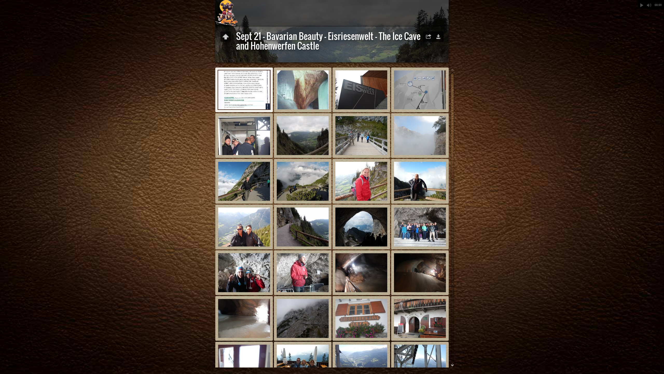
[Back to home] (226, 13)
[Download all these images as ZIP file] (438, 36)
